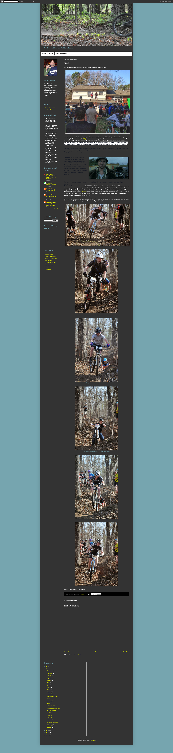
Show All (56, 208)
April (48, 690)
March (49, 692)
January (49, 727)
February (49, 725)
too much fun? (50, 701)
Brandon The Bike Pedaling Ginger (51, 203)
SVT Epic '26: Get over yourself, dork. (52, 197)
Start (48, 699)
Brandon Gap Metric (51, 184)
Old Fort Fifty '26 (50, 190)
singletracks (48, 260)
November (50, 673)
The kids (49, 713)
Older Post (126, 652)
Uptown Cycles (49, 266)
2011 (47, 735)
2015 (47, 666)
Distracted (49, 717)
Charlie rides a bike (51, 195)
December (50, 671)
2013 (47, 730)
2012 (47, 733)
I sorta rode (50, 715)
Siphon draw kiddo (50, 205)
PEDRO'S (48, 270)
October (49, 675)
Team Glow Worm (50, 108)
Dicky (84, 192)
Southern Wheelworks (51, 258)
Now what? (50, 720)
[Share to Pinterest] (100, 594)
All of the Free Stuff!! (52, 722)
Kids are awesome (51, 710)
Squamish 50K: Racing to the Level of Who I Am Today (51, 177)
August (49, 680)
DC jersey (86, 139)
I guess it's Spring (51, 706)
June (48, 685)
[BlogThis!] (94, 594)
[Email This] (92, 594)
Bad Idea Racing (50, 189)
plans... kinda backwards (53, 708)
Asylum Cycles (49, 110)
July (48, 682)
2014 (47, 669)
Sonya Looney (49, 174)
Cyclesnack (49, 183)
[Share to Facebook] (98, 594)
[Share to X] (96, 594)
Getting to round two (52, 696)
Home (44, 53)
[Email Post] (89, 594)
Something (49, 703)
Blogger (93, 740)
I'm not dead (50, 694)
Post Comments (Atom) (77, 655)
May (48, 687)
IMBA (47, 268)
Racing (51, 53)
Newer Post (67, 652)
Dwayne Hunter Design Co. (51, 262)
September (50, 678)
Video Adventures (61, 53)
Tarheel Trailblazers (50, 256)
